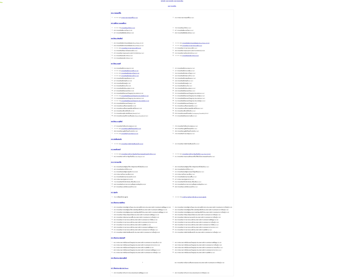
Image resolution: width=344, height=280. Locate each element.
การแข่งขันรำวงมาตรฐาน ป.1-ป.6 (129, 133)
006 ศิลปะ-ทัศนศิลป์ (117, 38)
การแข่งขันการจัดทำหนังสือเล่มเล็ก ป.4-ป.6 (132, 144)
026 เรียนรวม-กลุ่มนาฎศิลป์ (119, 258)
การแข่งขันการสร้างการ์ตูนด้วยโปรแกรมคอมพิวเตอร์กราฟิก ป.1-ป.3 (138, 154)
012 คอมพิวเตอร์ (116, 149)
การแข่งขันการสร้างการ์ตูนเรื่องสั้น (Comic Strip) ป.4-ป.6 (196, 154)
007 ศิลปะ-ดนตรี (116, 63)
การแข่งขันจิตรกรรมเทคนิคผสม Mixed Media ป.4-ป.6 (195, 43)
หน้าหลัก (163, 1)
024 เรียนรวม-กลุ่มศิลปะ (118, 202)
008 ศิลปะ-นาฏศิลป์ (116, 121)
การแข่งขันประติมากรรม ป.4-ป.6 (190, 55)
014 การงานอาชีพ (116, 162)
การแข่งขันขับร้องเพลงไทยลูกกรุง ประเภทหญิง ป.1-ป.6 (135, 101)
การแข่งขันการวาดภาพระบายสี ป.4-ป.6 (131, 48)
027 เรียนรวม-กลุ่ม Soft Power (119, 268)
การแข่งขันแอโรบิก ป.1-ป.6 (128, 28)
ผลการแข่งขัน (169, 1)
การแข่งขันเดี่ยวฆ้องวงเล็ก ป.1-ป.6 (130, 75)
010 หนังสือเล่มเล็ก (116, 139)
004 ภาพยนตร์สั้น (116, 13)
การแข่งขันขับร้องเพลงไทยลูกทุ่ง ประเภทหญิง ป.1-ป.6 (135, 96)
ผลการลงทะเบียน (178, 1)
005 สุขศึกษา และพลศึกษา (118, 23)
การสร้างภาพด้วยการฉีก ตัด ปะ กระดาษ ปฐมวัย (194, 197)
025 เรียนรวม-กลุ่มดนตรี (118, 238)
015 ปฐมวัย (114, 192)
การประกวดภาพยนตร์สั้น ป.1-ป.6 (129, 17)
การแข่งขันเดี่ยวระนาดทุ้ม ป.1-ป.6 (129, 70)
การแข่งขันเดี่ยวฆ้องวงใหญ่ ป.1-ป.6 (130, 73)
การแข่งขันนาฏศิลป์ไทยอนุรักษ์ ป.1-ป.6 (131, 128)
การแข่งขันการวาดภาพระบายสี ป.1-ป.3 (192, 45)
